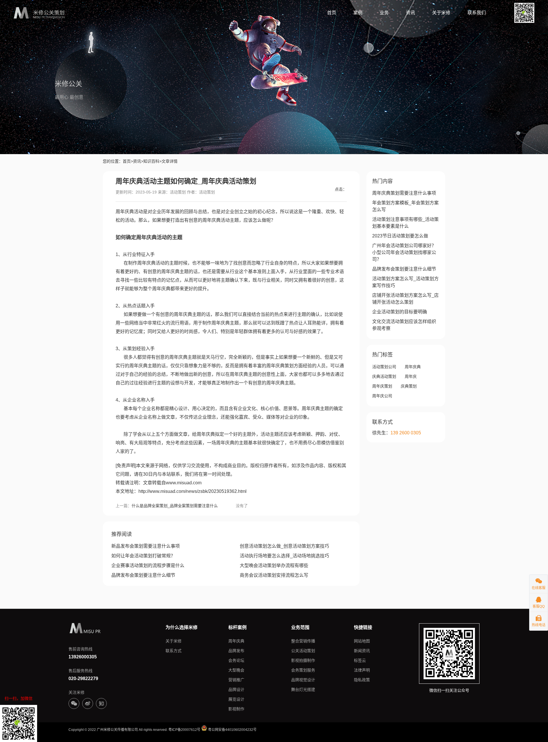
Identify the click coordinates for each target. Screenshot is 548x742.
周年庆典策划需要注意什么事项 (404, 193)
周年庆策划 (382, 386)
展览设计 (236, 699)
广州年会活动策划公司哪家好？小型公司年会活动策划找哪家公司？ (404, 252)
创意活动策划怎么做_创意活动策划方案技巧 (284, 546)
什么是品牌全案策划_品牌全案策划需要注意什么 (175, 505)
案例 (357, 12)
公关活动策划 (303, 650)
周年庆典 (413, 366)
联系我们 (477, 12)
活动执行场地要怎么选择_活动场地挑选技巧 (284, 555)
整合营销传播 (303, 641)
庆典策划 (409, 386)
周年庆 (411, 376)
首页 (331, 12)
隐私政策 (362, 680)
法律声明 (362, 670)
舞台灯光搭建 (303, 689)
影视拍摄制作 (303, 660)
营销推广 (236, 680)
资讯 (410, 12)
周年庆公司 (382, 396)
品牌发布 (236, 650)
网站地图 (362, 641)
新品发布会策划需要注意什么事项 (145, 546)
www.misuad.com (184, 482)
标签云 (360, 660)
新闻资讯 (362, 650)
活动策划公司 (384, 366)
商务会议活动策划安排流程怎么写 (274, 575)
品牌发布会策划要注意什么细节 (143, 575)
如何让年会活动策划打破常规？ (143, 555)
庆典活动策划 (384, 376)
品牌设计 (236, 689)
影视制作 (236, 709)
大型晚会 (236, 670)
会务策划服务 (303, 670)
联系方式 (174, 650)
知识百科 (151, 161)
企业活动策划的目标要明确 (399, 311)
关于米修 (441, 12)
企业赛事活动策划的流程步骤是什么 (147, 565)
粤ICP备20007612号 (184, 730)
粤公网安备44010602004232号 (232, 730)
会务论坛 (236, 660)
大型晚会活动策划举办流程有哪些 (274, 565)
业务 (384, 12)
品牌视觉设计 (303, 680)
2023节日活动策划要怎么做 (400, 235)
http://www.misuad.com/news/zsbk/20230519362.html (192, 491)
